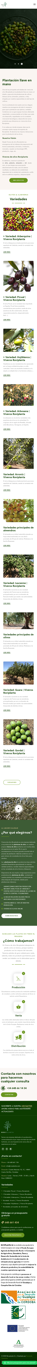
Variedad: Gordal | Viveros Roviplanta (14, 752)
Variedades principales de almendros (18, 529)
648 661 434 (12, 1222)
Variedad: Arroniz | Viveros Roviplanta (14, 476)
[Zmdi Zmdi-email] (10, 1148)
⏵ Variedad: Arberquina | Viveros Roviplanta (17, 238)
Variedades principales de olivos (18, 636)
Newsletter (27, 1106)
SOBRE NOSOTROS (18, 57)
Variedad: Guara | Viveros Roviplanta (18, 691)
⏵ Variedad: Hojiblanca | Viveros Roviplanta (17, 359)
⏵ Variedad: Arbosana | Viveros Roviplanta (16, 413)
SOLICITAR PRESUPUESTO (18, 50)
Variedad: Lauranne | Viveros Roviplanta (15, 584)
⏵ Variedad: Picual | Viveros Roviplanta (14, 298)
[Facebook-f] (2, 1148)
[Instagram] (6, 1148)
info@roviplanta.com (13, 1166)
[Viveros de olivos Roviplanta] (4, 4)
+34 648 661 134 (12, 1162)
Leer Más (7, 252)
